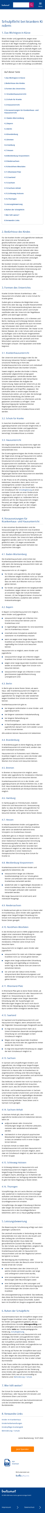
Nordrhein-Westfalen (16, 166)
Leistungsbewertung (14, 204)
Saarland (11, 177)
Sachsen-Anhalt (14, 188)
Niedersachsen (13, 161)
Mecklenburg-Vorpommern (18, 156)
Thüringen (12, 199)
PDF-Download (15, 1463)
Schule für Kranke (14, 99)
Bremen (10, 139)
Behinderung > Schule (23, 1377)
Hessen (10, 150)
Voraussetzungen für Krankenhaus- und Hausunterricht (21, 111)
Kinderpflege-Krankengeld (12, 1427)
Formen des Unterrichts (15, 88)
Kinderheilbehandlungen (12, 1423)
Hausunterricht (13, 105)
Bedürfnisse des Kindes (15, 83)
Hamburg (11, 145)
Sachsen (11, 183)
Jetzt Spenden (22, 1449)
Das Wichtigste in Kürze (15, 78)
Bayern (10, 123)
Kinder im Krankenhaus (11, 1419)
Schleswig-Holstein (16, 193)
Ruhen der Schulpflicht (15, 209)
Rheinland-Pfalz (14, 172)
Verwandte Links (12, 220)
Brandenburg (12, 134)
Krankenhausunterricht (16, 94)
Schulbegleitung (25, 490)
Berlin (9, 129)
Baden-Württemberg (15, 118)
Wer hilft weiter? (12, 215)
